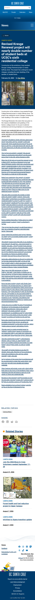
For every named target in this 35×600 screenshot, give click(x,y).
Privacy (17, 588)
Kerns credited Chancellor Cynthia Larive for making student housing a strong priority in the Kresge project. (17, 222)
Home (6, 35)
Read (3, 385)
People (13, 12)
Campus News (7, 412)
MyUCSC (5, 12)
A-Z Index (17, 18)
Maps (30, 12)
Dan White (21, 78)
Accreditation (17, 591)
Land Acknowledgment (17, 582)
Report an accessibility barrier (17, 579)
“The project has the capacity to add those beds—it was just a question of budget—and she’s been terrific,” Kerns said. (16, 229)
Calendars (22, 12)
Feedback (4, 548)
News (4, 25)
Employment (17, 585)
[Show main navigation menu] (32, 25)
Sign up (20, 558)
